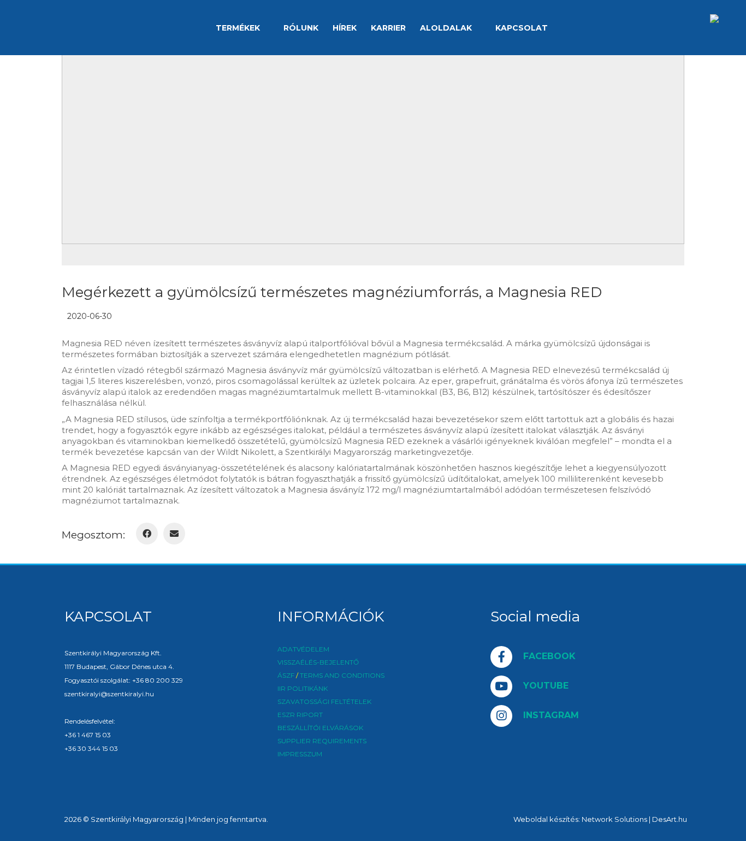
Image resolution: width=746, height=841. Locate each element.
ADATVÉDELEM (303, 649)
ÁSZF (285, 675)
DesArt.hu (669, 819)
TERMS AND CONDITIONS (342, 675)
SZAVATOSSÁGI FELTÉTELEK (324, 701)
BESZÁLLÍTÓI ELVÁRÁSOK (320, 728)
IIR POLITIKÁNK (302, 688)
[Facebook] (147, 533)
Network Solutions (614, 819)
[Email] (174, 533)
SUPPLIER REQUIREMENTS (321, 741)
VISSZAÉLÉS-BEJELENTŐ (318, 662)
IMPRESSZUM (299, 754)
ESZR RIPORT (300, 715)
